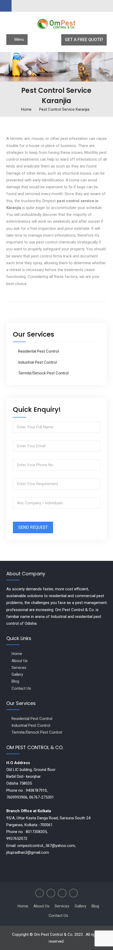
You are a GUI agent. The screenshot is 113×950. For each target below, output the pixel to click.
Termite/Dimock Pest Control (43, 373)
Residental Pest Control (38, 351)
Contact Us (21, 688)
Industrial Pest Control (37, 362)
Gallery (17, 674)
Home (17, 653)
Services (19, 667)
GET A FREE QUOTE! (84, 39)
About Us (20, 660)
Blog (15, 681)
